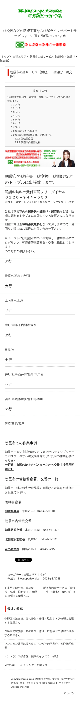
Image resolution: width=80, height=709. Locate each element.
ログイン (69, 693)
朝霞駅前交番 (13, 530)
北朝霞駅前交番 (15, 539)
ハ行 (15, 123)
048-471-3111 (49, 539)
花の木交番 (12, 549)
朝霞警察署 (12, 511)
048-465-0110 (46, 511)
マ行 (15, 127)
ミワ (39, 452)
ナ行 (15, 119)
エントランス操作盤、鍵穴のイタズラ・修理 (31, 656)
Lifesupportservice (20, 687)
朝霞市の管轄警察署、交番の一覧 (31, 134)
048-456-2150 (47, 549)
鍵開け (59, 176)
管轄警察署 (24, 138)
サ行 (15, 112)
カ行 (15, 108)
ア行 (15, 104)
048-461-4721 (52, 530)
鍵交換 (43, 176)
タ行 (15, 115)
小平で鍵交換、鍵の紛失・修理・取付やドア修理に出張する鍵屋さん (21, 591)
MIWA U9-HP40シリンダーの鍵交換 (25, 665)
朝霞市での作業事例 (24, 131)
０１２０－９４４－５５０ (26, 197)
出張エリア (30, 574)
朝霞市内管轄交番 (27, 142)
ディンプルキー (64, 452)
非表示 (43, 91)
